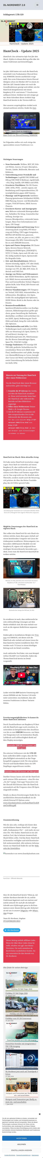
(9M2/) (11, 921)
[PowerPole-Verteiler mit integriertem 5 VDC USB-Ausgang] (22, 1032)
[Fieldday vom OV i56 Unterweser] (22, 1006)
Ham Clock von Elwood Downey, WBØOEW (20, 135)
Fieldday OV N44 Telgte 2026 (17, 993)
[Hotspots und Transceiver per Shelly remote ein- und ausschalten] (22, 1087)
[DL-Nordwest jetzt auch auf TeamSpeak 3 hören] (22, 1059)
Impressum (35, 1155)
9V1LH (5, 921)
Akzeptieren (21, 1138)
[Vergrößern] (37, 490)
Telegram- (24, 910)
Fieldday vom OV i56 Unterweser (18, 1018)
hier (34, 108)
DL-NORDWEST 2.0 (14, 5)
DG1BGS (17, 921)
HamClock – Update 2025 (21, 51)
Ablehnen (21, 1144)
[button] (40, 1114)
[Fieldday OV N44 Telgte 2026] (22, 981)
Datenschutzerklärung (23, 1155)
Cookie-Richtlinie (9, 1155)
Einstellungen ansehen (21, 1150)
